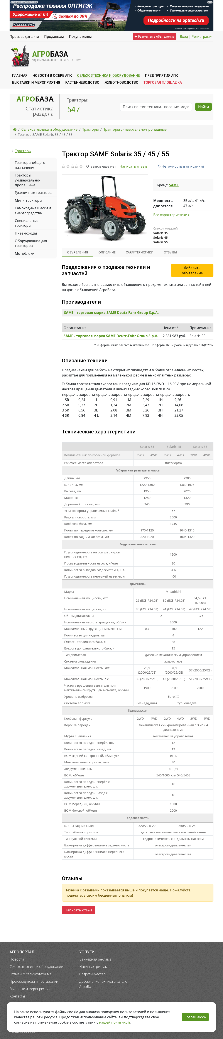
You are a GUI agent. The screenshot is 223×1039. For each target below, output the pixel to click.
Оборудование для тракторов (31, 243)
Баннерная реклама (95, 959)
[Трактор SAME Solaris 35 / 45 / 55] (105, 208)
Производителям (24, 36)
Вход (184, 36)
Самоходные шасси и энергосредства (33, 210)
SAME (174, 185)
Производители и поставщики (34, 981)
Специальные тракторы (26, 223)
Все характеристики (170, 214)
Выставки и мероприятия (30, 988)
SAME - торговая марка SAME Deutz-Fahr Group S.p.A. (111, 312)
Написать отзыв (133, 166)
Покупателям (80, 36)
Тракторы (23, 150)
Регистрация (202, 36)
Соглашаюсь (195, 1017)
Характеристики (139, 252)
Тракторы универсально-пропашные (27, 180)
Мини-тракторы (28, 200)
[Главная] (15, 129)
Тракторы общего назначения (30, 165)
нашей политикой (114, 1022)
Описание (107, 252)
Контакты (17, 996)
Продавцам (54, 36)
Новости (17, 959)
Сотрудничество (92, 974)
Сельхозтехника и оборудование (36, 966)
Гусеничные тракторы (33, 192)
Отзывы (170, 252)
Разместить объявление (155, 36)
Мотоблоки (24, 253)
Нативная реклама (94, 966)
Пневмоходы (26, 233)
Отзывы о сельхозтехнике (30, 974)
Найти (203, 106)
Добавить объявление (192, 270)
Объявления (77, 252)
